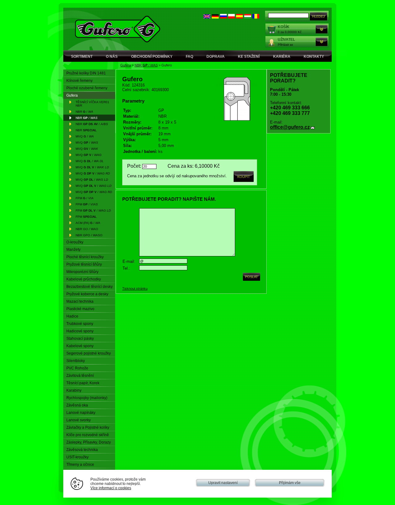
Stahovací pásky (80, 338)
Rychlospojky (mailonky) (86, 398)
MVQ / (85, 136)
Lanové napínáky (80, 412)
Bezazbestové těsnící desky (89, 286)
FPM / (85, 198)
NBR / (146, 65)
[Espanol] (239, 17)
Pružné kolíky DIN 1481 (86, 73)
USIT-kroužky (77, 457)
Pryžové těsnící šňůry (84, 264)
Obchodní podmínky (152, 56)
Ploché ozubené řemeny (86, 88)
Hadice (72, 316)
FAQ (189, 56)
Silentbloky (75, 361)
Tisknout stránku (135, 288)
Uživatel (286, 39)
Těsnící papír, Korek (82, 383)
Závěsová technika (82, 450)
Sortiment (82, 56)
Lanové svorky (78, 420)
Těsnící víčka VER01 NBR (92, 103)
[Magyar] (247, 17)
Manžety (73, 249)
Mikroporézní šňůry (82, 272)
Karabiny (73, 390)
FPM (86, 216)
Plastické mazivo (80, 309)
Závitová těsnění (80, 375)
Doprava (215, 56)
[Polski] (231, 17)
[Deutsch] (215, 17)
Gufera (125, 65)
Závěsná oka (77, 405)
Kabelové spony (80, 346)
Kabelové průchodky (83, 279)
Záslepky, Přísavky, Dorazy (88, 442)
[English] (206, 17)
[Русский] (223, 17)
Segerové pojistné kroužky (88, 353)
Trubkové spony (79, 324)
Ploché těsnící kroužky (85, 257)
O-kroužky (74, 242)
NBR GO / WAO (87, 229)
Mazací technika (80, 301)
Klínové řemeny (79, 80)
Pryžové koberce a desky (87, 294)
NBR (86, 130)
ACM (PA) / (88, 223)
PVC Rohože (77, 368)
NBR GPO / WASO (89, 235)
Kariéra (281, 56)
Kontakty (314, 56)
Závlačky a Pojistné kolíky (87, 427)
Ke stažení (249, 56)
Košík (283, 27)
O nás (112, 56)
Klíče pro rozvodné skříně (87, 435)
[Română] (255, 17)
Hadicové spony (80, 331)
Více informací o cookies (110, 488)
